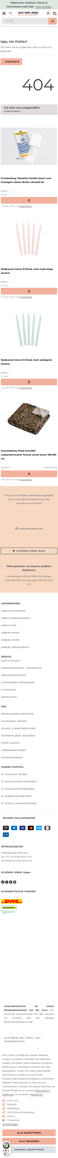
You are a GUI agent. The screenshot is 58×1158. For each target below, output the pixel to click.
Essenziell (12, 1100)
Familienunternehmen (19, 789)
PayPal (11, 1116)
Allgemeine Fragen (13, 721)
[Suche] (52, 21)
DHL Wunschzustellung (20, 1112)
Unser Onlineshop (13, 611)
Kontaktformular (31, 529)
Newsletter (9, 697)
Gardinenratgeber (13, 750)
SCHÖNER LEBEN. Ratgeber (18, 735)
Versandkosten (25, 206)
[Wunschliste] (10, 13)
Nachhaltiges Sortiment (21, 781)
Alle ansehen (12, 111)
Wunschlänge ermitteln (17, 714)
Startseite (12, 61)
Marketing (13, 1108)
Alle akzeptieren (29, 1133)
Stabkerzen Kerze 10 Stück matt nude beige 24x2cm (27, 271)
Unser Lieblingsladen (15, 618)
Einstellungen (10, 1124)
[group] (29, 146)
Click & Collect (11, 660)
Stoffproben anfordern (17, 682)
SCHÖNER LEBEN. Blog (31, 551)
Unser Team (8, 625)
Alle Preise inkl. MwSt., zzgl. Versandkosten (22, 1040)
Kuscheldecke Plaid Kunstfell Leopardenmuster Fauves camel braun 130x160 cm (28, 454)
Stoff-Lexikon (10, 743)
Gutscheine (8, 690)
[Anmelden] (48, 13)
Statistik (12, 1104)
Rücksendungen (12, 757)
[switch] (6, 1153)
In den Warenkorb (29, 200)
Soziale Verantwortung (21, 803)
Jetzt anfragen (44, 6)
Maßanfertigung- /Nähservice (21, 668)
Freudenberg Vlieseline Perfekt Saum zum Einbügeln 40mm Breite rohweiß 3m (26, 180)
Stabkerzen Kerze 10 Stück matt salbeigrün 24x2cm (26, 362)
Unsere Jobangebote (15, 647)
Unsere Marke (10, 632)
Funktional (13, 1120)
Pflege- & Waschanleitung (18, 728)
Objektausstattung (13, 675)
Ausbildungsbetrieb (18, 796)
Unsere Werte (10, 640)
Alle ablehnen (29, 1141)
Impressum (36, 1094)
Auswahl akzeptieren (29, 1149)
